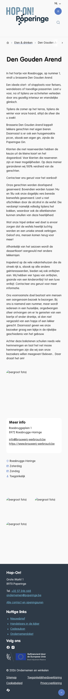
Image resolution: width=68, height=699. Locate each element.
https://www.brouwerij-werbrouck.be (32, 444)
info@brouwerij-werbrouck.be (27, 439)
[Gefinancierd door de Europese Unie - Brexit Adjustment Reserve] (26, 660)
